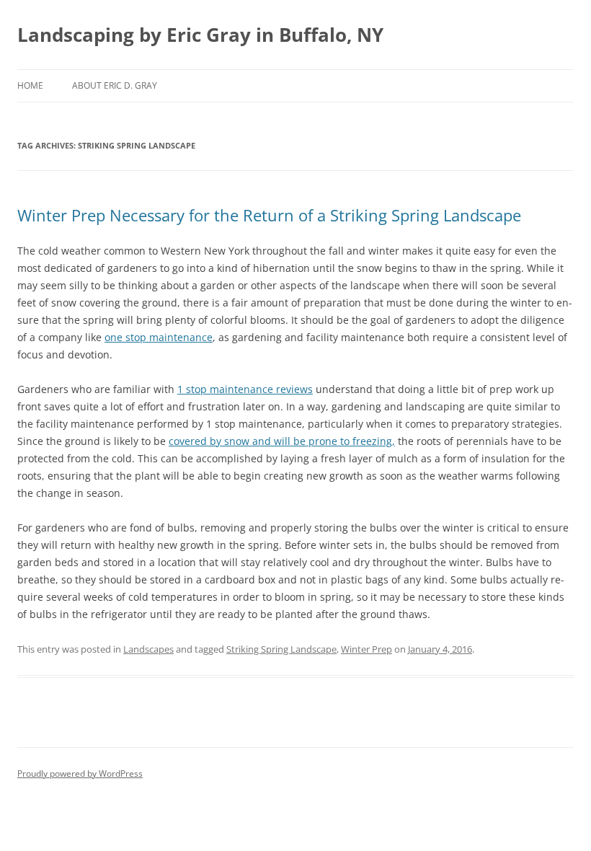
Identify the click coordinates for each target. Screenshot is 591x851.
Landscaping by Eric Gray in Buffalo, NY (200, 35)
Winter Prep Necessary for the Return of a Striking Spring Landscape (269, 215)
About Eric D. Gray (114, 85)
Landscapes (148, 649)
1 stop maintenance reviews (245, 389)
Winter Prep (366, 649)
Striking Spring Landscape (281, 649)
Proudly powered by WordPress (80, 773)
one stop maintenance (159, 337)
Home (30, 85)
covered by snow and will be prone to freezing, (282, 441)
